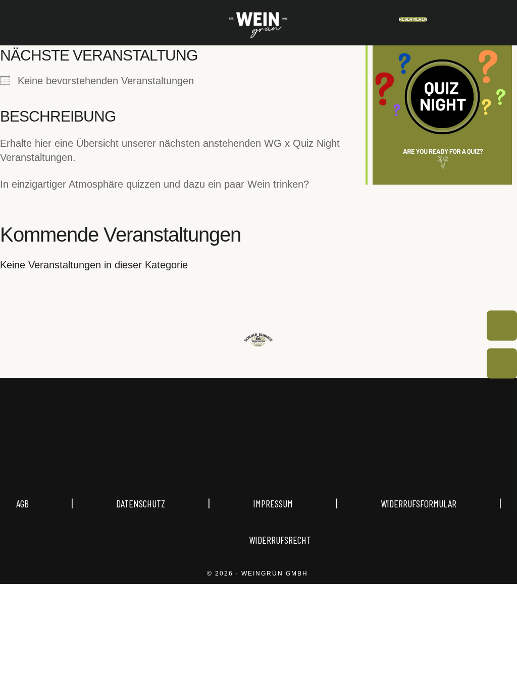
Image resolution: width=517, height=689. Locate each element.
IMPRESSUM (273, 503)
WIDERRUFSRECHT (280, 540)
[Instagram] (234, 454)
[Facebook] (282, 454)
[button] (22, 23)
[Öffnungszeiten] (502, 326)
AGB (43, 503)
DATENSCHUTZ (140, 503)
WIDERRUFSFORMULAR (418, 503)
